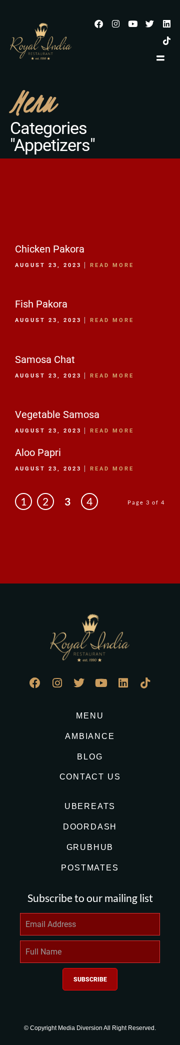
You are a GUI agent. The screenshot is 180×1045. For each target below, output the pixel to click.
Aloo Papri (38, 452)
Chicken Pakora (49, 249)
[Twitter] (149, 23)
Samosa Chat (45, 360)
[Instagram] (115, 23)
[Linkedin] (166, 23)
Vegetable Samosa (57, 414)
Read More (112, 265)
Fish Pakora (41, 304)
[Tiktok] (166, 40)
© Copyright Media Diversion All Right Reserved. (90, 1028)
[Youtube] (132, 23)
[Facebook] (98, 23)
